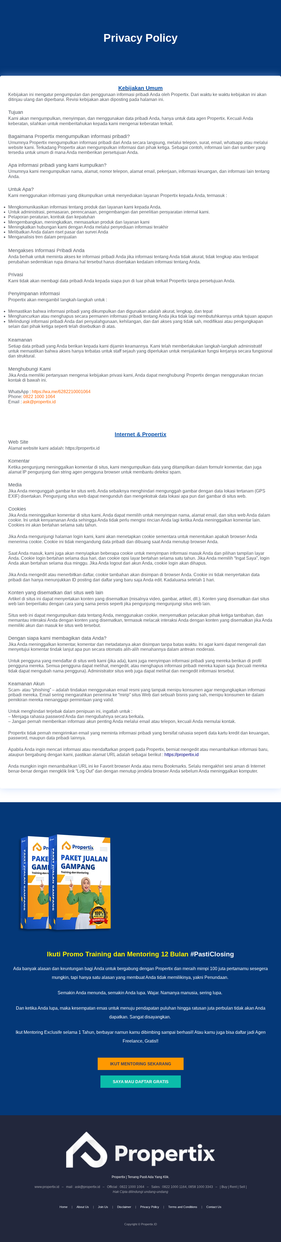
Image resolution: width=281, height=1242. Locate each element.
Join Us (103, 1207)
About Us (83, 1207)
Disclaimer (124, 1207)
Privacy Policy (149, 1207)
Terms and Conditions (182, 1207)
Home (64, 1207)
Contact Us (213, 1207)
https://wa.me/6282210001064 (61, 391)
